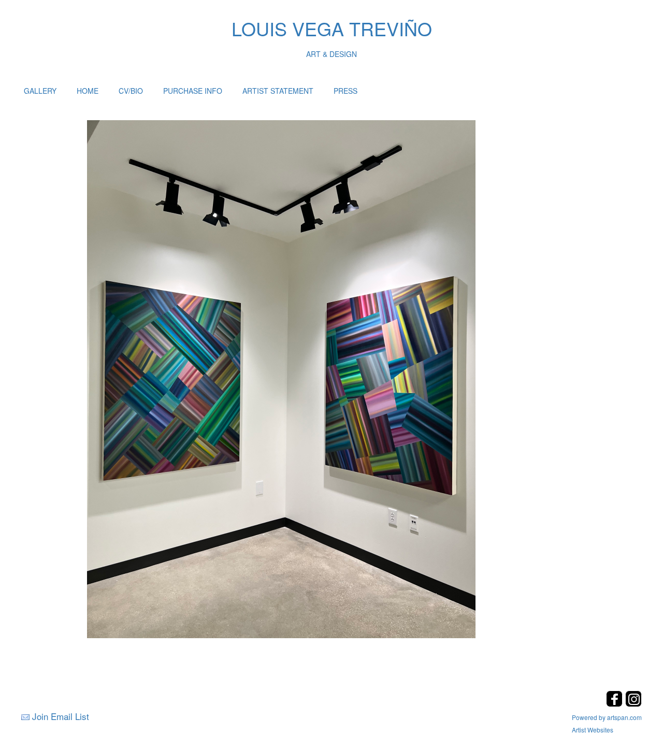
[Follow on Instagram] (633, 703)
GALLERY (40, 90)
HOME (87, 90)
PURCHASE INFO (192, 90)
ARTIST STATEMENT (277, 90)
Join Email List (60, 716)
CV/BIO (131, 90)
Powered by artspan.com (607, 717)
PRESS (345, 90)
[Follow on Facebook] (615, 703)
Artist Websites (592, 729)
